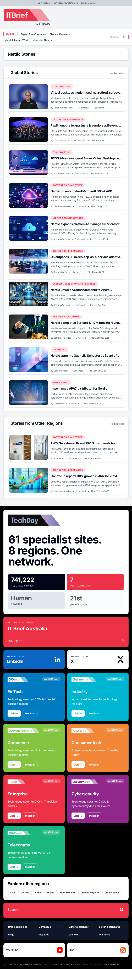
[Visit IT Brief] (24, 781)
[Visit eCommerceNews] (24, 730)
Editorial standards (109, 926)
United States (112, 892)
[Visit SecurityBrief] (87, 781)
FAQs (11, 934)
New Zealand (67, 892)
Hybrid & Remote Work (15, 40)
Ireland (50, 892)
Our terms (104, 934)
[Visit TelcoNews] (24, 833)
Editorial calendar (79, 926)
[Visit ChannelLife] (87, 679)
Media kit (30, 713)
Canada (25, 892)
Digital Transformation (33, 34)
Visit (12, 713)
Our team (74, 934)
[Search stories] (121, 909)
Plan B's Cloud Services (67, 964)
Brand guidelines (17, 926)
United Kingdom (90, 892)
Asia (12, 892)
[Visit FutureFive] (87, 730)
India (38, 892)
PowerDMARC (112, 964)
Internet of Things (42, 40)
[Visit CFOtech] (24, 679)
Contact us (44, 926)
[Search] (124, 37)
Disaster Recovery (60, 34)
